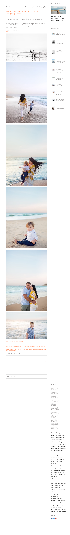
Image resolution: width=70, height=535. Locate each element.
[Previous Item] (53, 10)
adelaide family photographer (58, 459)
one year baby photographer (57, 505)
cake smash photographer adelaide (58, 483)
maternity (53, 500)
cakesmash (53, 492)
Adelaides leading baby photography (58, 448)
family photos (54, 496)
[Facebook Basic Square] (52, 518)
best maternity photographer (58, 472)
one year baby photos (56, 507)
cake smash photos (55, 487)
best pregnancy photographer (58, 474)
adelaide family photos (56, 461)
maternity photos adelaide (57, 502)
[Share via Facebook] (6, 357)
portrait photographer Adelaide (58, 509)
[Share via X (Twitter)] (10, 357)
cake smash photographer (57, 481)
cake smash (54, 476)
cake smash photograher (57, 478)
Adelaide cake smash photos (57, 439)
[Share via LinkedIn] (13, 357)
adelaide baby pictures (56, 457)
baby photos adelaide (56, 465)
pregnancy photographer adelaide (58, 511)
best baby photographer (56, 468)
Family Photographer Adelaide (13, 353)
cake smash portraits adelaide (58, 489)
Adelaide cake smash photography (58, 437)
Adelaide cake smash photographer (58, 435)
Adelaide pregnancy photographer (58, 446)
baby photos (54, 463)
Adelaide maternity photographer (58, 444)
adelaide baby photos (56, 455)
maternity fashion (61, 500)
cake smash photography (57, 485)
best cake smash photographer (58, 470)
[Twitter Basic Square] (54, 518)
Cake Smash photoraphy (56, 450)
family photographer (56, 494)
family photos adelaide (56, 498)
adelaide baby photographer (57, 452)
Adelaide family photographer (58, 442)
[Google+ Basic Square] (56, 518)
